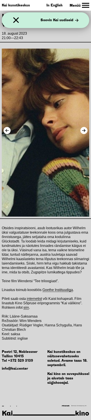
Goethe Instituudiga (57, 290)
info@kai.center (15, 368)
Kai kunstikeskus (16, 5)
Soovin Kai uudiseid (56, 20)
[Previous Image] (7, 130)
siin (26, 307)
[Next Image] (83, 130)
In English (54, 5)
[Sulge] (16, 20)
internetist (34, 299)
